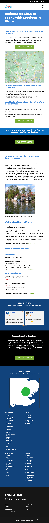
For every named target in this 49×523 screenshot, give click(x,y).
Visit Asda (7, 285)
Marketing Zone (30, 520)
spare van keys (21, 344)
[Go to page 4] (26, 325)
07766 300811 (31, 243)
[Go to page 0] (22, 325)
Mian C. (31, 312)
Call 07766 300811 (34, 1)
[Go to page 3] (25, 325)
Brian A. (12, 312)
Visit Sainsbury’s (9, 291)
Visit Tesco (7, 279)
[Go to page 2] (24, 325)
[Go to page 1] (23, 325)
